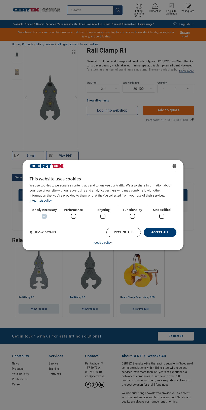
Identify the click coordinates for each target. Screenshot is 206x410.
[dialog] (103, 205)
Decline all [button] (123, 232)
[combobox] (174, 166)
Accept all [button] (160, 232)
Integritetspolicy (41, 200)
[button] (43, 232)
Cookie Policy (103, 242)
